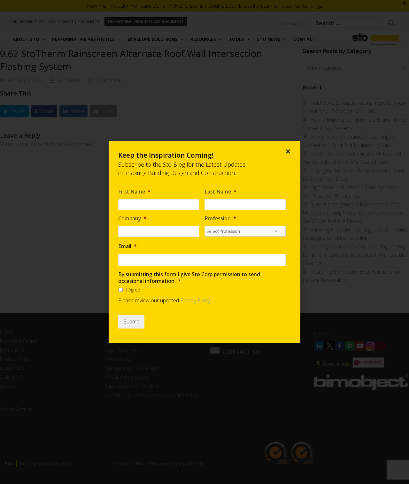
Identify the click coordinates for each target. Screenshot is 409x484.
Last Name (220, 191)
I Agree (133, 290)
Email (127, 246)
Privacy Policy (195, 300)
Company (132, 218)
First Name (134, 191)
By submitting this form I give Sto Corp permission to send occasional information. (189, 277)
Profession (220, 218)
